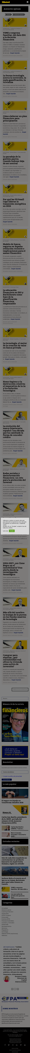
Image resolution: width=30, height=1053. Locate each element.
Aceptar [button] (12, 530)
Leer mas (5, 530)
